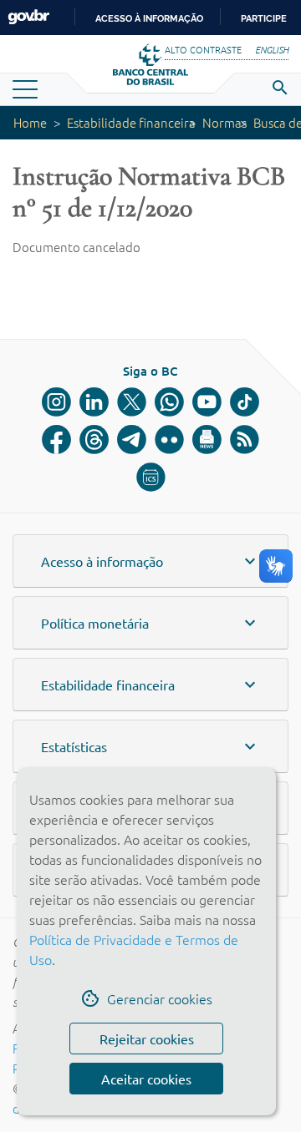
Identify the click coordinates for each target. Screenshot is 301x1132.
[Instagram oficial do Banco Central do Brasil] (56, 402)
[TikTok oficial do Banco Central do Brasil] (244, 402)
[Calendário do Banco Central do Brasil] (151, 477)
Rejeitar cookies (146, 1038)
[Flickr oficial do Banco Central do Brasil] (169, 439)
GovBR (28, 17)
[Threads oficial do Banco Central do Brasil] (94, 439)
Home (30, 122)
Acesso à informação (149, 18)
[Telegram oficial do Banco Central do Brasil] (131, 439)
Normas (224, 122)
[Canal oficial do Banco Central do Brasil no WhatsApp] (169, 402)
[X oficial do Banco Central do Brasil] (131, 402)
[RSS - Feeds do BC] (244, 439)
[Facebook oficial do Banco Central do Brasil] (56, 439)
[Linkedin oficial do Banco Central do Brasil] (94, 402)
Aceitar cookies (146, 1078)
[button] (150, 561)
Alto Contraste (203, 49)
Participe (264, 18)
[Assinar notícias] (207, 439)
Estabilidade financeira (131, 122)
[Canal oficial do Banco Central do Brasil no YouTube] (207, 402)
